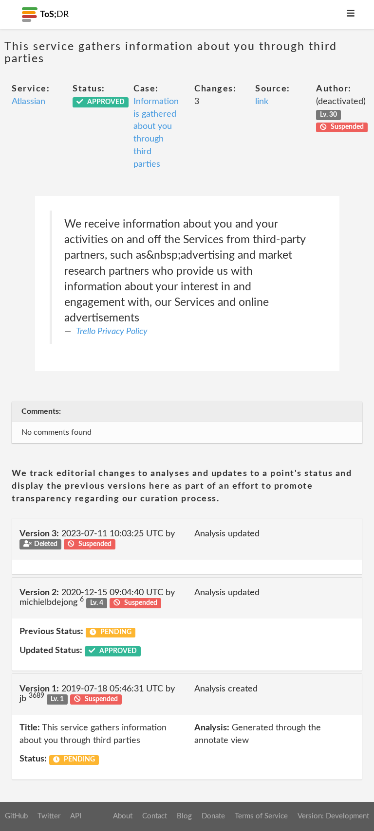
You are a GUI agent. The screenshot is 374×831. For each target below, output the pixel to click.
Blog (184, 816)
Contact (154, 816)
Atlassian (28, 101)
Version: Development (333, 816)
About (122, 816)
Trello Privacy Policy (112, 331)
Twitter (48, 816)
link (261, 101)
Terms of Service (261, 816)
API (75, 816)
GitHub (16, 816)
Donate (213, 816)
